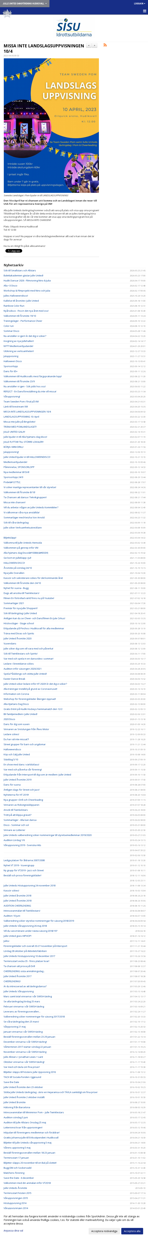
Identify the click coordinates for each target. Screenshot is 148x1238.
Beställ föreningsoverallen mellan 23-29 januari (29, 1036)
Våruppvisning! (12, 396)
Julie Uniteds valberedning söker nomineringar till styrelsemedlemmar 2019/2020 (48, 835)
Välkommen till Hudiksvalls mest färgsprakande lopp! (33, 376)
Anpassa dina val (13, 1230)
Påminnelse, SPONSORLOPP (19, 467)
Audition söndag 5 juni (16, 1117)
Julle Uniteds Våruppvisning (19, 991)
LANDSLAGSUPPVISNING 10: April (21, 416)
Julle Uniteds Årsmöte (15, 1188)
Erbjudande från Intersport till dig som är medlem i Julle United (37, 774)
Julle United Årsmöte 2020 (17, 638)
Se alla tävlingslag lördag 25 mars (22, 1001)
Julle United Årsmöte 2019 (17, 779)
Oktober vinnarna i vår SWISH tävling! (24, 1062)
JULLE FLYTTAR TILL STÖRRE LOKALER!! (23, 441)
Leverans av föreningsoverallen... (22, 1011)
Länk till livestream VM (16, 406)
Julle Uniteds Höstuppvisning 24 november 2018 (29, 885)
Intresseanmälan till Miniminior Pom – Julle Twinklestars (34, 1112)
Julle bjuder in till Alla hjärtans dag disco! (25, 436)
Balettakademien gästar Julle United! (23, 275)
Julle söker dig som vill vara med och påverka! (28, 648)
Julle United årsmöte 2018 (17, 895)
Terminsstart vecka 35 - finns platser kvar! (26, 961)
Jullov (6, 941)
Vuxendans (10, 643)
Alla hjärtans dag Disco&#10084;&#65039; (26, 552)
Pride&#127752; (12, 482)
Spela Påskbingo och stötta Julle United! (25, 673)
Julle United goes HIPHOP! (17, 936)
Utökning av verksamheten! (19, 351)
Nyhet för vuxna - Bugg (16, 588)
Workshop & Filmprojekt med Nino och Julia (27, 290)
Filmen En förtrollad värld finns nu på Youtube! (29, 598)
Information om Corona (16, 694)
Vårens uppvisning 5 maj (17, 1147)
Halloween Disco (13, 361)
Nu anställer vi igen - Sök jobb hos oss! (25, 386)
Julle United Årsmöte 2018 (17, 900)
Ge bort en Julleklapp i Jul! (17, 557)
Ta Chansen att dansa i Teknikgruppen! (25, 497)
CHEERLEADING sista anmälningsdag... (24, 971)
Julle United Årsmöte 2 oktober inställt (24, 1097)
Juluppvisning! (11, 452)
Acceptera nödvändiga (104, 1231)
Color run (9, 326)
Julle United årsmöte (15, 1102)
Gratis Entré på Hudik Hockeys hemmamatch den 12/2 (33, 709)
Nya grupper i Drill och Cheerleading (23, 799)
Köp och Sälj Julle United (17, 754)
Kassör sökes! (11, 890)
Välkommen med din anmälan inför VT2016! (27, 1183)
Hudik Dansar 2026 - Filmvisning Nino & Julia (27, 280)
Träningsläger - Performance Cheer (23, 320)
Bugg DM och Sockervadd (17, 1167)
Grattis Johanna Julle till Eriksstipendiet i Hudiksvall (31, 1137)
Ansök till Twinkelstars (16, 809)
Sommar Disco (11, 331)
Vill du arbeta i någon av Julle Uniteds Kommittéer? (31, 507)
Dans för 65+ (11, 371)
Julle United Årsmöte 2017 (17, 976)
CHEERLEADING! (12, 981)
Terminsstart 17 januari (16, 1157)
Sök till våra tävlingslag (16, 522)
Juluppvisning (11, 356)
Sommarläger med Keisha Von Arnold (24, 517)
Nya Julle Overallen (14, 573)
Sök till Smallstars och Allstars (20, 270)
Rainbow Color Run (14, 305)
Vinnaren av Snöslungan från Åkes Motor (26, 729)
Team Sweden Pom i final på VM (21, 401)
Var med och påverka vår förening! (23, 769)
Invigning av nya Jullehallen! (19, 341)
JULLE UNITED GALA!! (14, 431)
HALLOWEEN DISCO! (14, 562)
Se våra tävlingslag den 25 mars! (21, 1021)
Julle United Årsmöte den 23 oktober (23, 1087)
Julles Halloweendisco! (16, 295)
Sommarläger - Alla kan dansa (20, 820)
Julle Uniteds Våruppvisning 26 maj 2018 (25, 925)
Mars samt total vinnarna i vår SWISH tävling (28, 996)
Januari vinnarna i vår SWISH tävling (23, 1031)
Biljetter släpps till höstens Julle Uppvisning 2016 (30, 1072)
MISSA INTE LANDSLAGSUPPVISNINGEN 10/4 (44, 48)
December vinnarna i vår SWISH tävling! (25, 1041)
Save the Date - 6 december (19, 1177)
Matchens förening (14, 1172)
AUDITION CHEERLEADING (17, 905)
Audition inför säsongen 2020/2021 (23, 668)
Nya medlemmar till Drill (16, 472)
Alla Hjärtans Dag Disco (16, 704)
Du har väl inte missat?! (16, 739)
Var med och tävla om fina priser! (22, 1067)
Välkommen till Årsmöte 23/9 (19, 381)
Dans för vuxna (12, 784)
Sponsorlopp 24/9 (13, 477)
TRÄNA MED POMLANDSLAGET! (20, 426)
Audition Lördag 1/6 (14, 840)
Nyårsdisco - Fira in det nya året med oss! (26, 310)
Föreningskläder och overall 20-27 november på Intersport (35, 946)
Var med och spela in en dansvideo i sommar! (28, 658)
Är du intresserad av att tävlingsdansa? (25, 986)
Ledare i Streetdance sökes (19, 663)
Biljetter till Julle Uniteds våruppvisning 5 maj (27, 1142)
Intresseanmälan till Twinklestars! (22, 910)
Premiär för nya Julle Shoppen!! (21, 608)
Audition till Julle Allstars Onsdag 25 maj (25, 1122)
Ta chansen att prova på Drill (19, 966)
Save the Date (11, 1082)
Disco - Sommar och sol (16, 825)
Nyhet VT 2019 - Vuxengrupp (19, 865)
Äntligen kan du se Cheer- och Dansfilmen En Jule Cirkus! (34, 618)
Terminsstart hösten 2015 (17, 1193)
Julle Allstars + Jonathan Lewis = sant (23, 1056)
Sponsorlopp (11, 366)
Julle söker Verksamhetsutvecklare (23, 527)
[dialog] (74, 1223)
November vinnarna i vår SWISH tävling (25, 1051)
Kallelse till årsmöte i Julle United (21, 300)
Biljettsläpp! (10, 537)
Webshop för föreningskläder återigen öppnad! (30, 699)
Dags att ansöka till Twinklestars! (21, 593)
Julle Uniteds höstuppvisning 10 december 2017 (29, 956)
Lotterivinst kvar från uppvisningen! (23, 1127)
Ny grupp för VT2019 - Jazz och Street (24, 870)
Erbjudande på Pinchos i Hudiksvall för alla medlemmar (34, 628)
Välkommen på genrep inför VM (21, 547)
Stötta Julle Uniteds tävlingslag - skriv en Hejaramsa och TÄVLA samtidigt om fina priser (51, 1092)
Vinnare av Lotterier (14, 830)
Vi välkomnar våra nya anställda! (22, 512)
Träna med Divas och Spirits (19, 633)
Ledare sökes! (11, 734)
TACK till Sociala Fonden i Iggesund (22, 1077)
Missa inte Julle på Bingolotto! (19, 421)
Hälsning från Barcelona (17, 1107)
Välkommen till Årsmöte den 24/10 (22, 583)
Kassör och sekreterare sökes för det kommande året (33, 578)
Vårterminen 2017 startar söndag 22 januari (27, 1046)
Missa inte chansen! (14, 502)
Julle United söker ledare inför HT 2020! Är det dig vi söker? (35, 683)
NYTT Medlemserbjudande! (18, 346)
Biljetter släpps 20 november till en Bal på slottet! (30, 1162)
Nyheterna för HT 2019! (16, 794)
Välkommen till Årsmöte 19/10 (20, 315)
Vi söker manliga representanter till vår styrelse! (30, 487)
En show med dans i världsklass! (21, 764)
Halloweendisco (12, 749)
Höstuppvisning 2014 (15, 1203)
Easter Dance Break (14, 678)
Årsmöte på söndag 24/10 (18, 567)
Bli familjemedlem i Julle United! (20, 714)
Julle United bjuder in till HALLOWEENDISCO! (27, 457)
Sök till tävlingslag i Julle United (20, 613)
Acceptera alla (132, 1231)
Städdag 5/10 (11, 759)
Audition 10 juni (12, 915)
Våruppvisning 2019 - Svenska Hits (22, 845)
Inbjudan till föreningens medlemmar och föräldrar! (32, 1132)
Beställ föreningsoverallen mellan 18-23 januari (29, 1152)
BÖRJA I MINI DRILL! (13, 446)
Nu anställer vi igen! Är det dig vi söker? (25, 336)
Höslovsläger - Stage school (19, 623)
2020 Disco (9, 719)
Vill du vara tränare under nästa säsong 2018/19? (30, 930)
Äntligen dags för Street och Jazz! (22, 789)
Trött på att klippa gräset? (17, 815)
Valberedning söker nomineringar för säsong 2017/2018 (34, 1016)
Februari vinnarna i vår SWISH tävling (24, 1006)
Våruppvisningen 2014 (16, 1208)
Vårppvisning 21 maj (15, 1026)
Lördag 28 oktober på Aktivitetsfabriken (25, 951)
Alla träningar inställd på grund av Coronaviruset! (30, 688)
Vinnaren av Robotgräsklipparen (21, 804)
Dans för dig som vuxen (17, 724)
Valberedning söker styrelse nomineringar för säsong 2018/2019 (39, 920)
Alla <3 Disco (10, 285)
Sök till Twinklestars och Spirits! (21, 653)
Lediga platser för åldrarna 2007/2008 (24, 860)
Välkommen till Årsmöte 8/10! (19, 492)
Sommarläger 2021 (14, 603)
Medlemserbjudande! (15, 462)
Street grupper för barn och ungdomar (25, 744)
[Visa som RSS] (105, 45)
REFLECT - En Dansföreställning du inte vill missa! (30, 391)
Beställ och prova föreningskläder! (22, 875)
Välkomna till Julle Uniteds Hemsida (23, 542)
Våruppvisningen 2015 (16, 1198)
